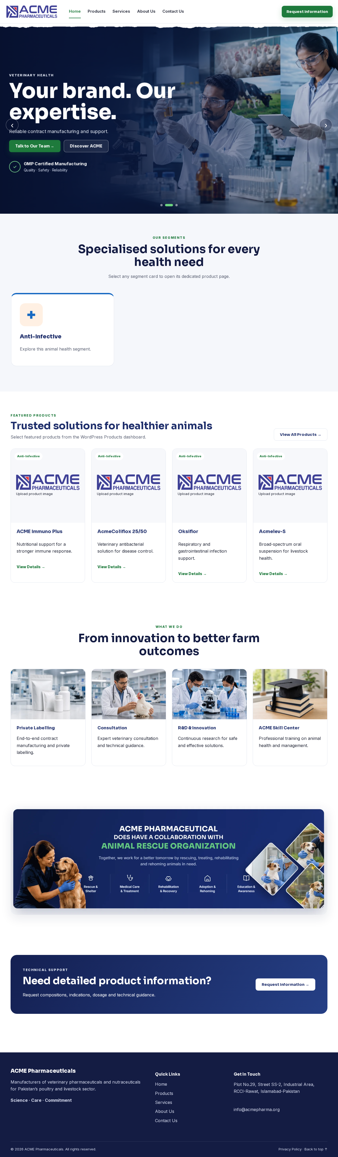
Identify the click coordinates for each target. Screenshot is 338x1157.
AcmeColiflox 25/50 (122, 531)
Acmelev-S (272, 531)
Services (121, 11)
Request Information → (285, 984)
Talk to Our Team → (36, 145)
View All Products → (300, 434)
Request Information (307, 11)
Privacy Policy (290, 1149)
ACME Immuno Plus (39, 531)
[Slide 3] (176, 205)
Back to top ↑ (315, 1149)
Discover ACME (87, 145)
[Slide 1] (161, 205)
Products (97, 11)
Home (75, 11)
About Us (146, 11)
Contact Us (173, 11)
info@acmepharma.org (257, 1109)
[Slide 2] (169, 205)
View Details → (31, 566)
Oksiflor (188, 531)
